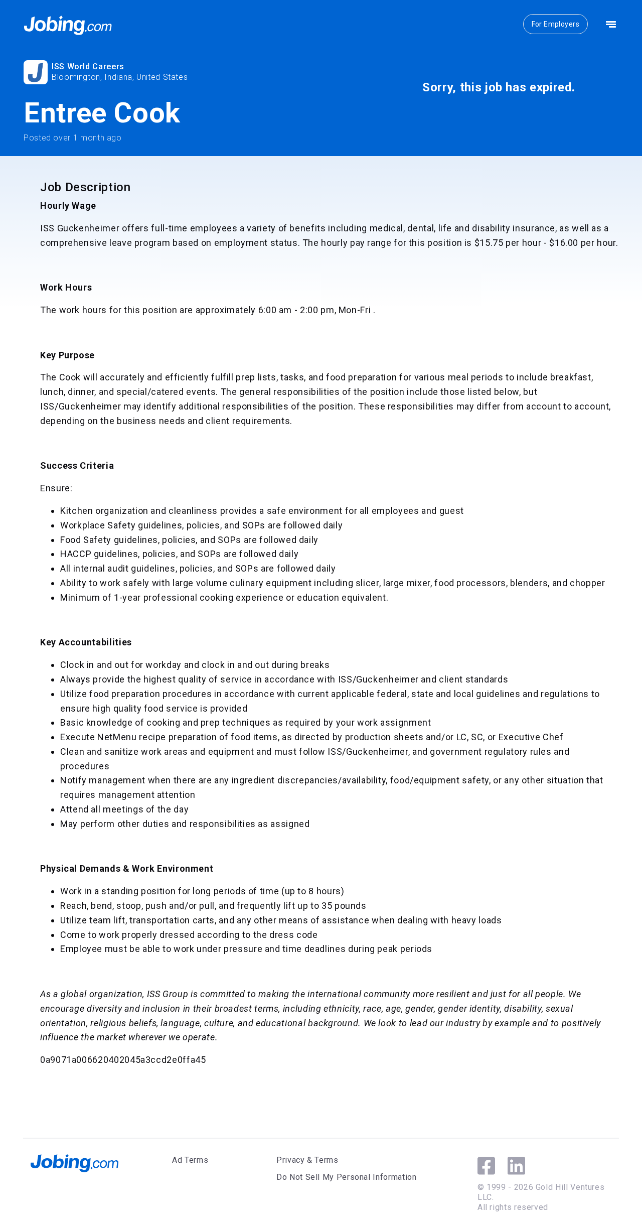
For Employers (555, 24)
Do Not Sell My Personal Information (346, 1177)
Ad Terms (190, 1160)
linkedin (516, 1166)
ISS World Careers (88, 66)
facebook (486, 1166)
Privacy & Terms (307, 1160)
